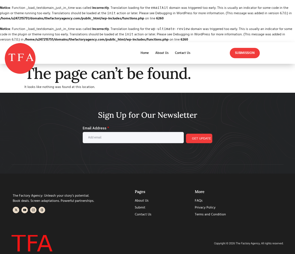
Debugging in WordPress (173, 13)
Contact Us (182, 53)
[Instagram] (33, 210)
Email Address (96, 128)
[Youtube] (24, 210)
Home (145, 53)
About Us (161, 53)
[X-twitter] (16, 210)
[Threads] (42, 210)
